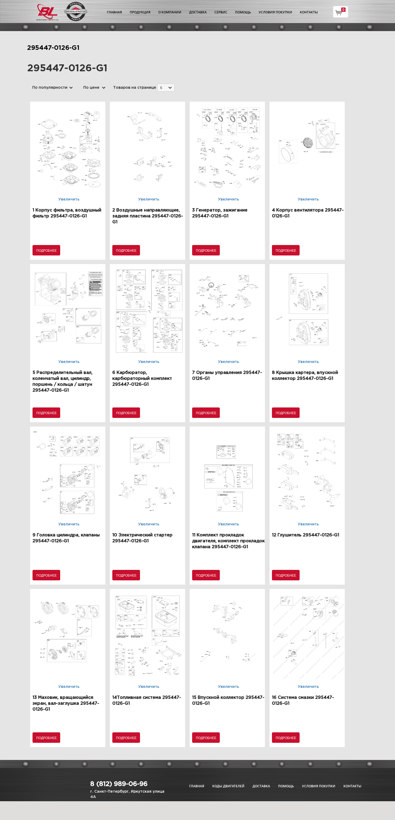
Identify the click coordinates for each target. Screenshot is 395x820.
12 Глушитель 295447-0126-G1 (305, 535)
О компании (169, 12)
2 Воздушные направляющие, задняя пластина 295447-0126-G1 (147, 216)
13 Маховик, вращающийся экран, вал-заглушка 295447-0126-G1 (66, 703)
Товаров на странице (134, 87)
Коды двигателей (228, 786)
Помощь (243, 12)
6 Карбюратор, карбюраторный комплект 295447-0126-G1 (142, 379)
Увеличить (69, 199)
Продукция (140, 12)
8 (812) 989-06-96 (119, 784)
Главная (114, 12)
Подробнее (46, 250)
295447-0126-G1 (53, 48)
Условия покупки (275, 12)
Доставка (198, 12)
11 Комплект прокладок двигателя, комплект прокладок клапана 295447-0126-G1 (228, 541)
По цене (91, 87)
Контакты (309, 12)
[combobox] (166, 87)
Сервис (220, 12)
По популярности (49, 87)
